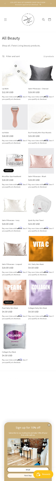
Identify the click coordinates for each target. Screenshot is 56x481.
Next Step (28, 475)
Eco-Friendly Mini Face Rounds (39, 133)
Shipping (9, 421)
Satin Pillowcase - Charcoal (38, 89)
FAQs (7, 392)
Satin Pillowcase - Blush (37, 176)
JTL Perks (9, 385)
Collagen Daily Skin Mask (37, 308)
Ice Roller (5, 133)
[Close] (49, 425)
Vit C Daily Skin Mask (36, 264)
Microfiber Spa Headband (11, 176)
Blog (7, 404)
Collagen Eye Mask (9, 352)
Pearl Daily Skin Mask (10, 308)
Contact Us (10, 398)
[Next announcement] (51, 3)
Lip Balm (5, 89)
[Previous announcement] (5, 3)
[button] (5, 20)
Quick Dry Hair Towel (36, 220)
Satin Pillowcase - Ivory (10, 220)
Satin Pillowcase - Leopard (12, 264)
